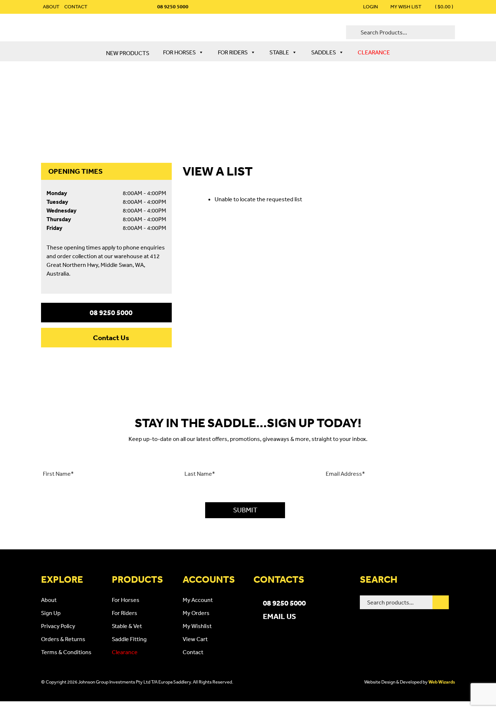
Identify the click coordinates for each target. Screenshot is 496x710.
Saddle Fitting (129, 639)
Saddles (323, 52)
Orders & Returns (63, 639)
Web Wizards (441, 682)
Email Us (279, 616)
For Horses (179, 52)
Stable (279, 52)
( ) (443, 6)
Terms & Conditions (66, 652)
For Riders (233, 52)
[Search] (440, 602)
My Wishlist (197, 625)
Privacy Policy (58, 625)
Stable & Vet (127, 625)
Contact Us (111, 337)
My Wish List (406, 6)
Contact (76, 6)
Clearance (374, 52)
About (51, 6)
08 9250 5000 (111, 312)
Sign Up (51, 612)
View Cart (195, 639)
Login (370, 6)
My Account (198, 599)
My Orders (196, 612)
